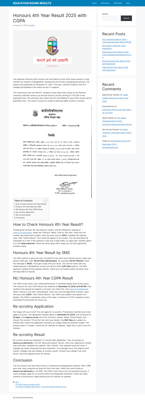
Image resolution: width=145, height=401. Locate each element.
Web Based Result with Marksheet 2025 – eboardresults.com (116, 144)
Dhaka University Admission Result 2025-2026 (117, 132)
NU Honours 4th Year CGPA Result (29, 209)
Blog (128, 3)
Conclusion (20, 218)
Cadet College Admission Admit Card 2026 (115, 98)
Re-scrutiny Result (23, 215)
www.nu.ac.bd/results (22, 233)
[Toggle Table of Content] (44, 201)
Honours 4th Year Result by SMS (28, 207)
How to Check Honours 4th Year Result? (31, 204)
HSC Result (118, 3)
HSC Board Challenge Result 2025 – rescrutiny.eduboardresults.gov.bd (40, 387)
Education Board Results (32, 3)
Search (105, 14)
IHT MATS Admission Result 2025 (27, 384)
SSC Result (105, 3)
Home (94, 3)
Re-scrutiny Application (25, 212)
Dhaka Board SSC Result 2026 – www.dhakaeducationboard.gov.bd (116, 55)
